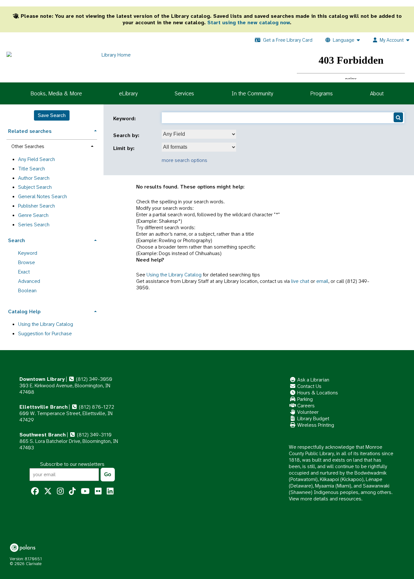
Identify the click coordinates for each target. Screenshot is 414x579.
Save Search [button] (52, 115)
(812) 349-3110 (94, 434)
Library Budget (312, 418)
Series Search (33, 224)
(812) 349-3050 (93, 379)
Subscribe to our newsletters (72, 464)
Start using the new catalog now (248, 22)
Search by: (127, 135)
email (322, 281)
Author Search (33, 178)
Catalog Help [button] (24, 311)
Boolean (27, 290)
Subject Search (35, 187)
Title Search (31, 168)
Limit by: (124, 148)
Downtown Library (42, 379)
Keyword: (125, 118)
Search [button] (16, 240)
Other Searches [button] (27, 146)
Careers (305, 405)
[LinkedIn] (110, 491)
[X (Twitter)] (48, 491)
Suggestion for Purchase (45, 333)
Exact (24, 271)
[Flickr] (98, 491)
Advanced (29, 281)
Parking (304, 399)
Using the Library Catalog (174, 274)
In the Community (252, 93)
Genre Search (33, 215)
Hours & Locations (317, 392)
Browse (26, 262)
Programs (321, 93)
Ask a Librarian (312, 379)
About (377, 93)
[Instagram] (60, 491)
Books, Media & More (56, 93)
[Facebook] (35, 491)
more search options (184, 160)
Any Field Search (36, 159)
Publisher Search (36, 205)
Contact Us (308, 386)
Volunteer (307, 412)
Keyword (27, 253)
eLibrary (128, 93)
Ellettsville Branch (43, 406)
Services (184, 93)
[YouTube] (85, 491)
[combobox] (199, 134)
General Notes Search (42, 196)
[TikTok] (72, 491)
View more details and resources (325, 498)
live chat (300, 281)
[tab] (51, 130)
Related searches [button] (29, 131)
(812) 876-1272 (96, 406)
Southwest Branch (42, 434)
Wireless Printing (315, 425)
